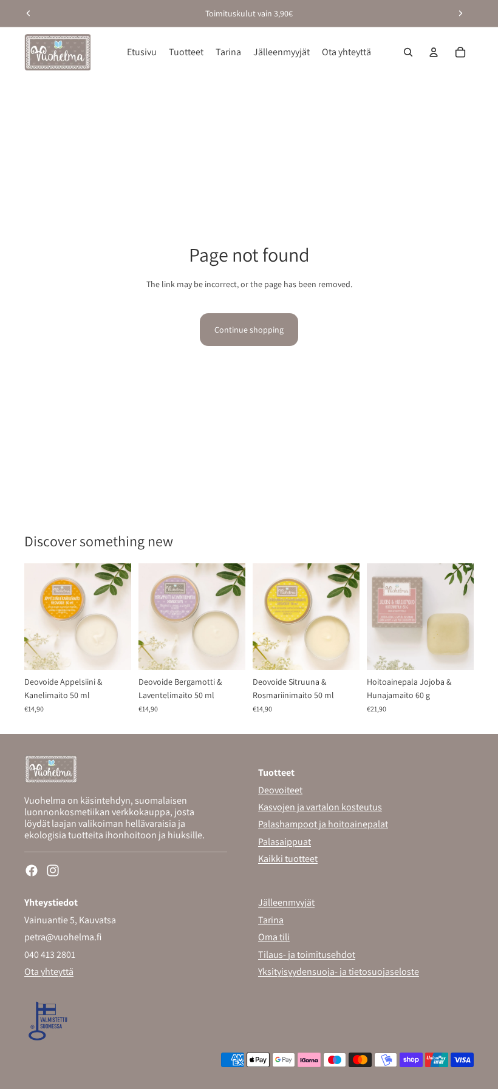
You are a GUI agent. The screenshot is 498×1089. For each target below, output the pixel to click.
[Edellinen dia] (28, 13)
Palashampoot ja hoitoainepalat (323, 824)
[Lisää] (112, 651)
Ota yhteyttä (48, 971)
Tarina (271, 919)
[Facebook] (31, 870)
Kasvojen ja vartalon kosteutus (320, 807)
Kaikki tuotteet (288, 858)
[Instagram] (53, 870)
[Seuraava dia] (460, 13)
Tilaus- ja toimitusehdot (306, 954)
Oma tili (274, 937)
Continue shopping (249, 329)
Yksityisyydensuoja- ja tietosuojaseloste (338, 971)
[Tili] (433, 52)
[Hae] (408, 52)
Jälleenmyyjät (286, 902)
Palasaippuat (284, 841)
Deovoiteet (280, 789)
